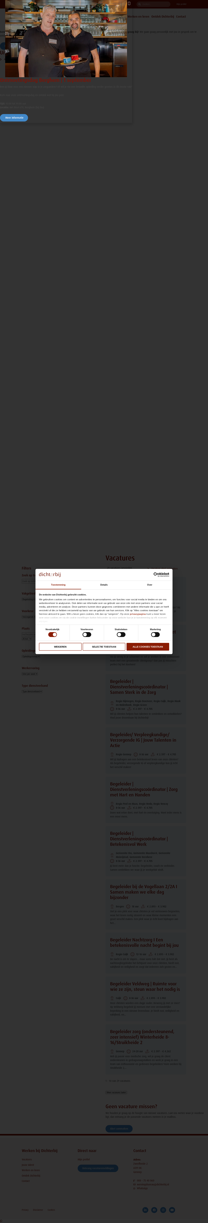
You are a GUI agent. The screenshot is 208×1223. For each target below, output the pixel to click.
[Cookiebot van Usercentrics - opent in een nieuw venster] (156, 574)
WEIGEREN (60, 646)
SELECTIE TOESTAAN (104, 646)
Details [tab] (104, 584)
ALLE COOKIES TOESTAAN (148, 646)
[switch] (87, 634)
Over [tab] (149, 584)
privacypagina (138, 614)
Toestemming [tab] (58, 584)
